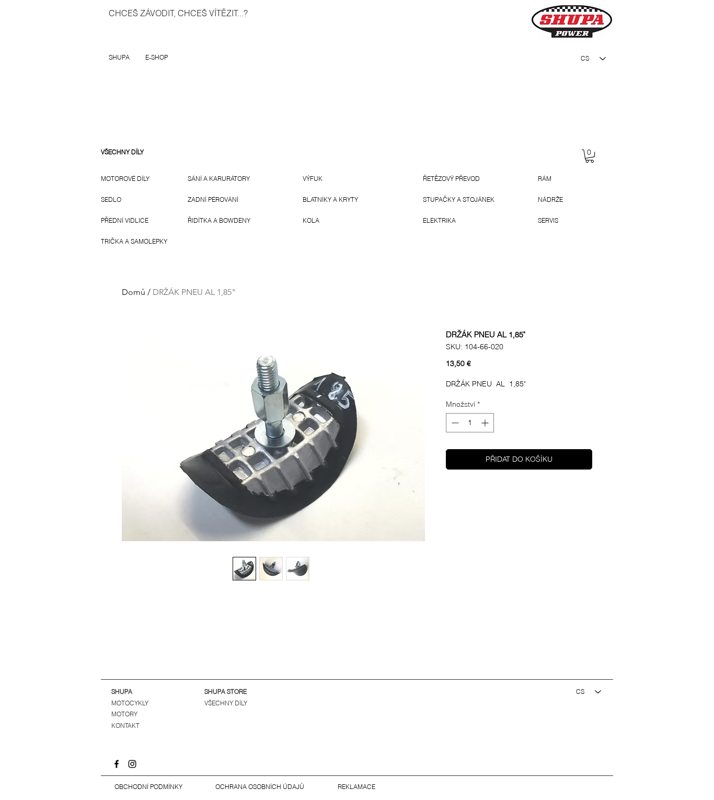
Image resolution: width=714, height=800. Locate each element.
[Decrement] (453, 423)
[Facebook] (116, 764)
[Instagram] (132, 764)
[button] (589, 156)
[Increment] (485, 423)
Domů (133, 292)
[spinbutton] (469, 423)
